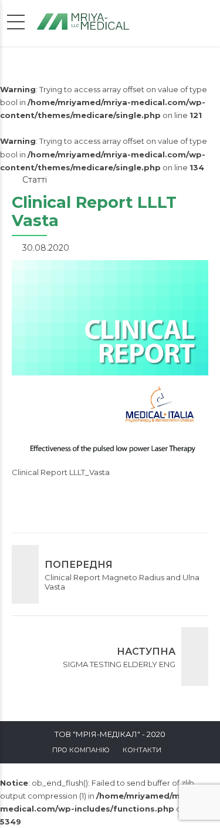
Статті (34, 179)
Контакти (142, 750)
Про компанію (81, 750)
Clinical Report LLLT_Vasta (61, 472)
